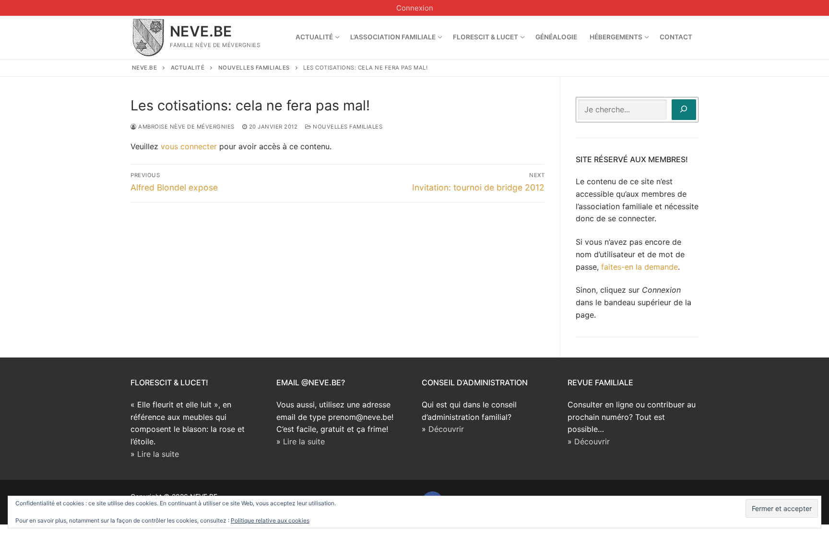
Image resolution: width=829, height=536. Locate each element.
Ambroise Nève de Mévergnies (186, 126)
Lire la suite (158, 454)
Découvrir (446, 429)
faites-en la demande (639, 267)
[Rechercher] (684, 109)
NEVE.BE (201, 31)
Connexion (414, 7)
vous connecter (189, 146)
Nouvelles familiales (346, 126)
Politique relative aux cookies (270, 520)
